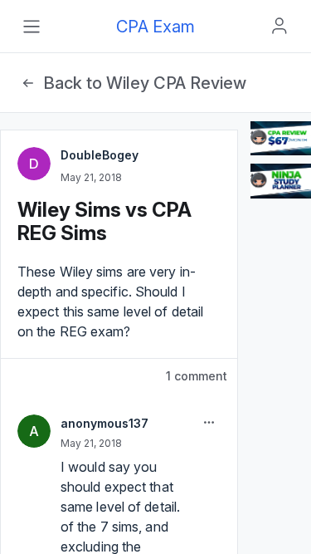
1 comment (196, 376)
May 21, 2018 (91, 177)
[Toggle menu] (31, 26)
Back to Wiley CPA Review (144, 83)
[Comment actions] (209, 422)
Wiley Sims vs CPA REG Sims (104, 221)
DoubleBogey (99, 155)
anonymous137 (104, 423)
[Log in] (279, 25)
